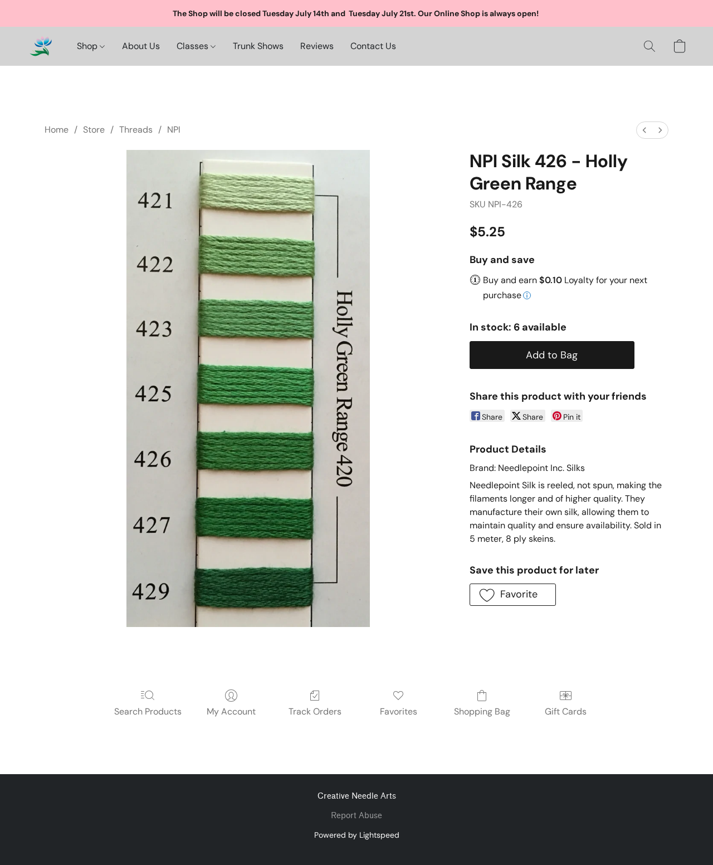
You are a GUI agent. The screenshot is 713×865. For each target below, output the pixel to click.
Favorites (398, 711)
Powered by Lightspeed (356, 835)
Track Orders (315, 711)
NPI (173, 129)
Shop (88, 46)
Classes (194, 46)
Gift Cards (566, 711)
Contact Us (373, 46)
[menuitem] (644, 130)
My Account (231, 711)
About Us (141, 46)
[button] (41, 46)
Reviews (317, 46)
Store (94, 129)
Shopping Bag (482, 711)
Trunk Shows (258, 46)
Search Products (148, 711)
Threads (136, 129)
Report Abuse (356, 815)
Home (57, 129)
